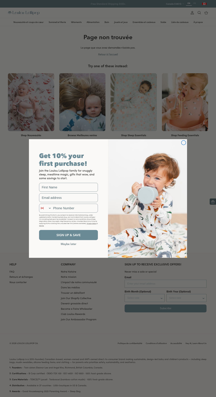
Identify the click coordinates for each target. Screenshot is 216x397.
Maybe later (68, 244)
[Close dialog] (183, 142)
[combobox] (45, 208)
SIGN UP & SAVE (68, 235)
